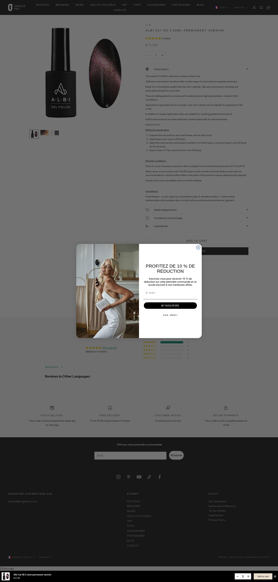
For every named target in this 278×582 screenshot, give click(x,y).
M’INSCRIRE (170, 305)
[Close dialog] (198, 247)
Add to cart (263, 576)
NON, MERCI (170, 315)
